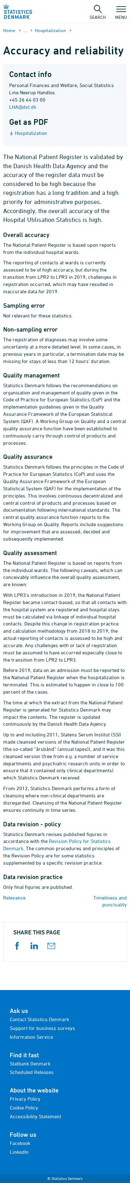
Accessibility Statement (35, 1116)
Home (9, 30)
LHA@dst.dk (22, 107)
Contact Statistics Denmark (39, 1019)
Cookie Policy (24, 1107)
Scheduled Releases (32, 1072)
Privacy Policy (25, 1099)
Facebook (20, 1143)
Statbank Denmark (30, 1063)
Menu (121, 16)
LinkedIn (19, 1152)
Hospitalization (50, 30)
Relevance (14, 897)
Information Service (31, 1037)
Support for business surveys (42, 1028)
